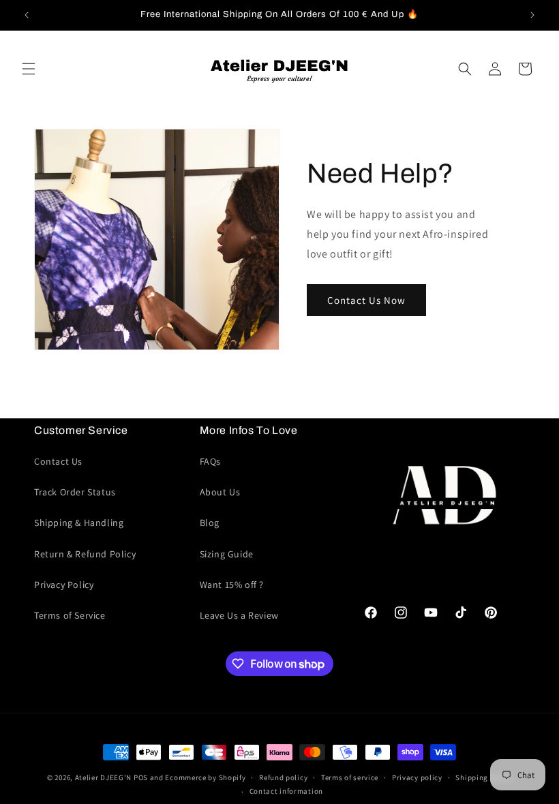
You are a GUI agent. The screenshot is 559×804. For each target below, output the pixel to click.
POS (141, 777)
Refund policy (283, 777)
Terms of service (349, 777)
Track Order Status (75, 492)
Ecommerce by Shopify (205, 777)
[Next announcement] (532, 15)
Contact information (286, 791)
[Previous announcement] (27, 15)
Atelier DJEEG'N (103, 777)
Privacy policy (417, 777)
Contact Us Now (366, 300)
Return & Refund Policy (85, 554)
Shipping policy (483, 777)
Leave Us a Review (239, 615)
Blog (210, 522)
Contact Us (58, 461)
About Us (220, 492)
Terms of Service (70, 615)
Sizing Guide (227, 554)
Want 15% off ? (232, 584)
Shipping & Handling (78, 522)
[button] (29, 69)
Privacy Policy (63, 584)
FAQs (210, 461)
